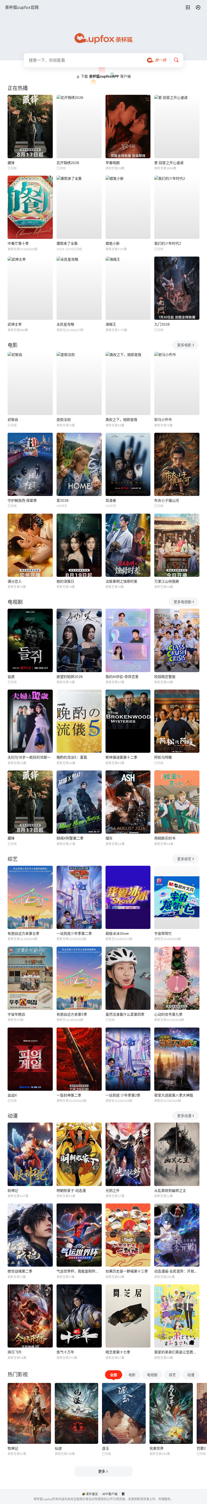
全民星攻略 (65, 324)
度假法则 (64, 419)
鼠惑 (11, 676)
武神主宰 (15, 324)
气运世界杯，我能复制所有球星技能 (79, 1271)
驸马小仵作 (163, 419)
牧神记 (13, 1448)
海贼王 (111, 324)
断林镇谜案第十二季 (121, 757)
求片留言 (92, 1494)
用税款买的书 (164, 838)
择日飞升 (15, 1352)
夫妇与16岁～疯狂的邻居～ (29, 757)
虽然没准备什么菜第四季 (125, 1014)
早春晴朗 (113, 163)
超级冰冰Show (117, 933)
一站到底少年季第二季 (74, 933)
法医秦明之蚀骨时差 (121, 581)
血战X (12, 1095)
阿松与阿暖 (163, 757)
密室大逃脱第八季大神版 (173, 1095)
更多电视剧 (182, 602)
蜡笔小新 (113, 243)
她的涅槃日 (65, 581)
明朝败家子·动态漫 (71, 1190)
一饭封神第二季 (69, 1095)
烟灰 (109, 838)
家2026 (63, 500)
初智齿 (13, 419)
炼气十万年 (65, 1352)
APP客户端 (109, 1494)
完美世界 (156, 1448)
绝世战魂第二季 (20, 1271)
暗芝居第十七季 (118, 1352)
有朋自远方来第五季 (23, 933)
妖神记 (13, 1190)
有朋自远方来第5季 (72, 1014)
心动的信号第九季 (168, 1014)
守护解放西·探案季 (22, 500)
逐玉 (105, 1448)
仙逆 (58, 1448)
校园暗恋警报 (164, 676)
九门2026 (162, 324)
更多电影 (184, 345)
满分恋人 (15, 581)
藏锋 (11, 163)
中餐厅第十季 (18, 243)
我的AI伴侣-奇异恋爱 (122, 676)
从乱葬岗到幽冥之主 (170, 1190)
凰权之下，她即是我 (121, 419)
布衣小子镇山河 (166, 500)
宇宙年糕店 (16, 1014)
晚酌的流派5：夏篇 (72, 757)
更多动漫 (184, 1115)
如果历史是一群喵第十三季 (127, 1271)
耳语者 (111, 500)
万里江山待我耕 (166, 581)
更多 (101, 1471)
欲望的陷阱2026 (70, 676)
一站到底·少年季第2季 (123, 1095)
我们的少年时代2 (167, 243)
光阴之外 (113, 1190)
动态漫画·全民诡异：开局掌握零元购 (176, 1271)
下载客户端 (106, 76)
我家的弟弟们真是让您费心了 (176, 1352)
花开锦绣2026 (68, 163)
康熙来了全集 (67, 243)
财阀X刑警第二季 (70, 838)
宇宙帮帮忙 (163, 933)
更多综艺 (184, 859)
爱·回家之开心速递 (169, 163)
